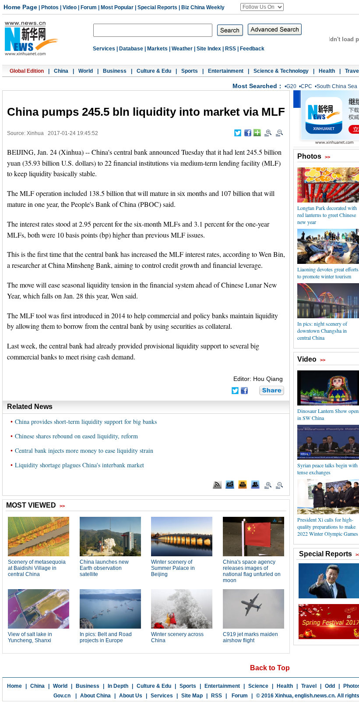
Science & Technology (281, 71)
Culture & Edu (154, 71)
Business (115, 71)
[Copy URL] (255, 484)
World (85, 71)
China (61, 71)
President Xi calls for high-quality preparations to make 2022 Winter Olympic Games (327, 526)
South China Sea (337, 86)
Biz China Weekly (203, 7)
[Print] (242, 484)
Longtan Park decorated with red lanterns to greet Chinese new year (327, 214)
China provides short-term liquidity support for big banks (86, 421)
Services (104, 49)
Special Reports (157, 7)
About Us (130, 696)
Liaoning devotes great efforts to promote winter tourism (328, 273)
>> (327, 157)
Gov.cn (61, 696)
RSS (230, 49)
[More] (257, 132)
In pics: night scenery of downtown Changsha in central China (322, 330)
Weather (182, 49)
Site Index (209, 49)
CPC (306, 86)
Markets (157, 49)
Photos (50, 7)
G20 (291, 86)
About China (95, 696)
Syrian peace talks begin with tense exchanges (327, 469)
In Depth (118, 686)
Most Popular (117, 7)
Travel (309, 686)
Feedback (252, 49)
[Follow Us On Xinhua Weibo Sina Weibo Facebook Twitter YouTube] (262, 7)
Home (14, 686)
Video (70, 7)
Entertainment (225, 71)
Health (327, 71)
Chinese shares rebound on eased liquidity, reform (76, 436)
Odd (330, 686)
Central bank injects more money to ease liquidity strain (84, 450)
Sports (189, 71)
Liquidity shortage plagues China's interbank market (79, 465)
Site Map (192, 696)
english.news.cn (314, 696)
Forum (89, 7)
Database (131, 49)
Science (258, 686)
